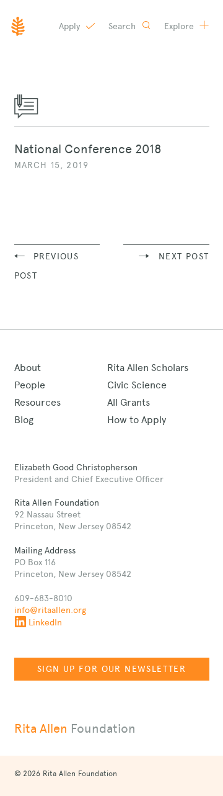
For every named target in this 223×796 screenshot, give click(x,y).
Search (123, 26)
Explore (180, 26)
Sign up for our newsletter (111, 669)
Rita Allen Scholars (147, 367)
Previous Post (46, 265)
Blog (23, 420)
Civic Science (137, 385)
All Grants (128, 402)
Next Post (184, 256)
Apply (70, 26)
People (29, 385)
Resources (37, 402)
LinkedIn (45, 622)
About (27, 367)
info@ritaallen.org (50, 610)
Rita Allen (75, 728)
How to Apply (136, 420)
